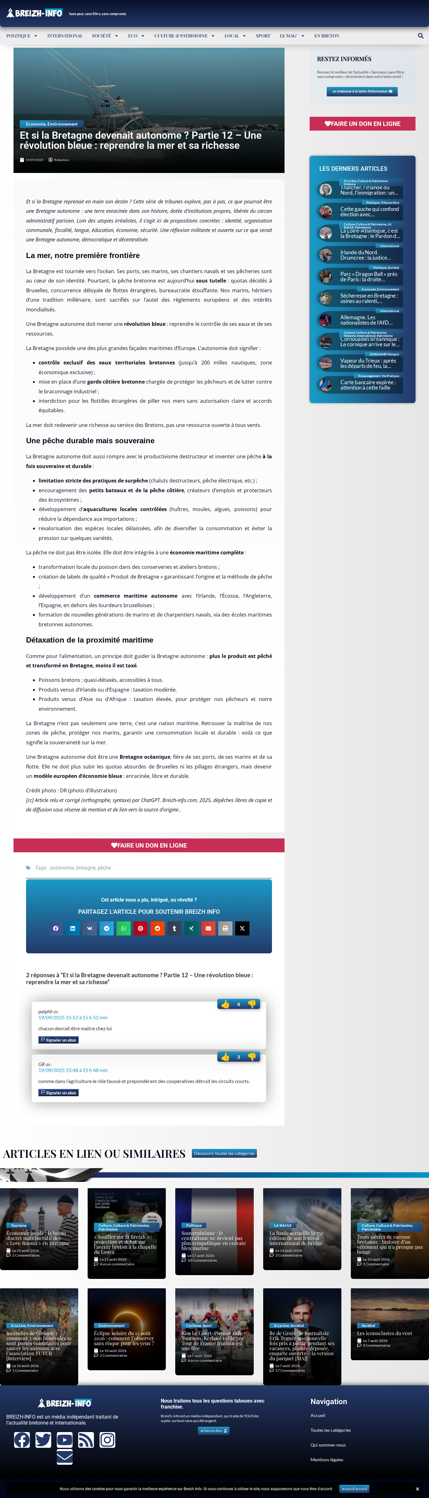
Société (101, 36)
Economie (36, 124)
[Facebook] (22, 1440)
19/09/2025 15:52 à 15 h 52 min (73, 1017)
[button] (420, 35)
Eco (133, 36)
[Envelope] (65, 1457)
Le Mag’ (288, 36)
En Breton (326, 36)
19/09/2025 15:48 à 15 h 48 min (73, 1070)
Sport (263, 36)
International (65, 36)
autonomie (62, 868)
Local (232, 36)
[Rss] (86, 1440)
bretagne (85, 868)
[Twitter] (43, 1440)
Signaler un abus (60, 1040)
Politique (18, 36)
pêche (104, 868)
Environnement (62, 124)
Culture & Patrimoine (181, 36)
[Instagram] (107, 1440)
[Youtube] (65, 1440)
